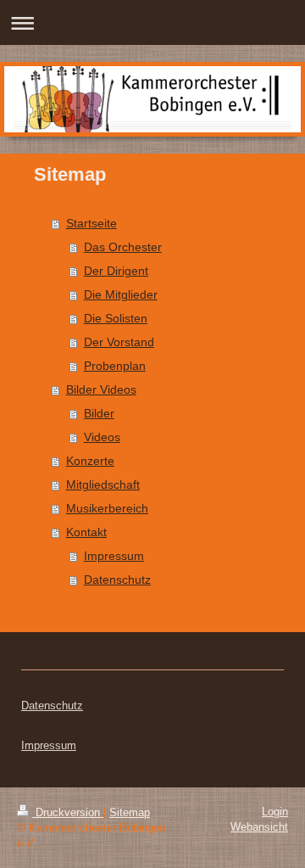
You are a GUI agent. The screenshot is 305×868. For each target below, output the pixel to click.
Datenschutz (117, 579)
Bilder (99, 413)
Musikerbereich (107, 508)
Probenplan (115, 365)
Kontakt (86, 532)
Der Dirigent (116, 270)
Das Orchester (123, 247)
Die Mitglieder (121, 294)
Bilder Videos (101, 389)
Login (275, 811)
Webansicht (259, 826)
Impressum (114, 556)
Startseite (91, 223)
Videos (102, 437)
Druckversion (67, 812)
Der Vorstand (119, 342)
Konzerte (90, 461)
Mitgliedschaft (103, 484)
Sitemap (129, 812)
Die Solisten (115, 318)
